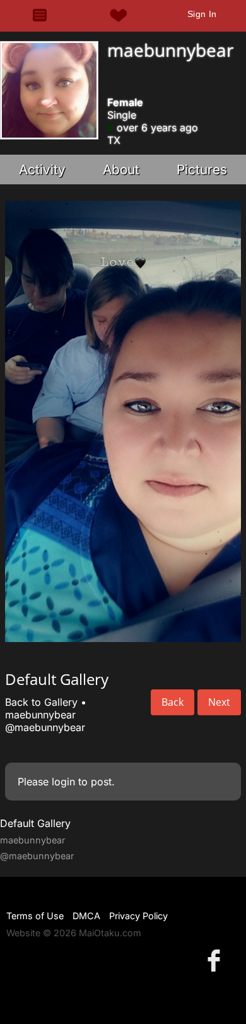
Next (219, 702)
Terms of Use (35, 915)
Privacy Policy (138, 915)
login (63, 781)
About (121, 169)
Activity (42, 169)
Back (172, 702)
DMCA (86, 915)
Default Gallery (35, 823)
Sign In (202, 14)
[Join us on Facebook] (216, 960)
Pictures (202, 169)
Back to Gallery (41, 702)
